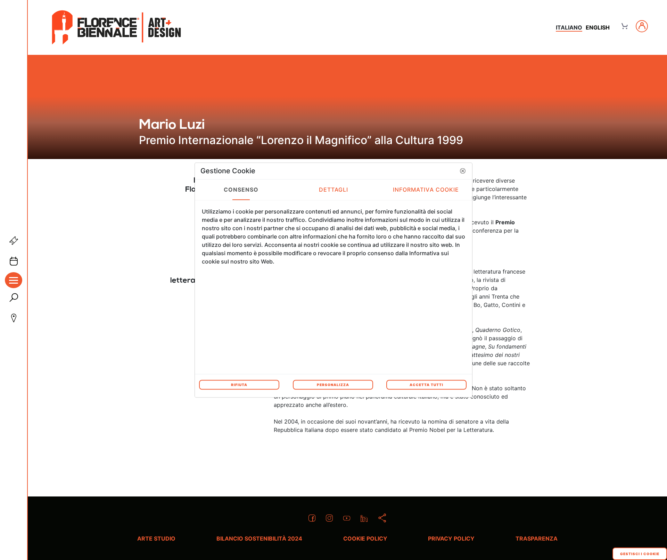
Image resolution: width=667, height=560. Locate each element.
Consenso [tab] (241, 189)
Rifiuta (239, 385)
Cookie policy (365, 538)
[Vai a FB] (116, 27)
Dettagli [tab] (333, 189)
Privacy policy (451, 538)
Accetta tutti (426, 385)
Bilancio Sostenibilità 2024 (259, 538)
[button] (462, 170)
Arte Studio (156, 538)
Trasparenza (537, 538)
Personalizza (333, 385)
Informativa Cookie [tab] (426, 189)
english (598, 27)
